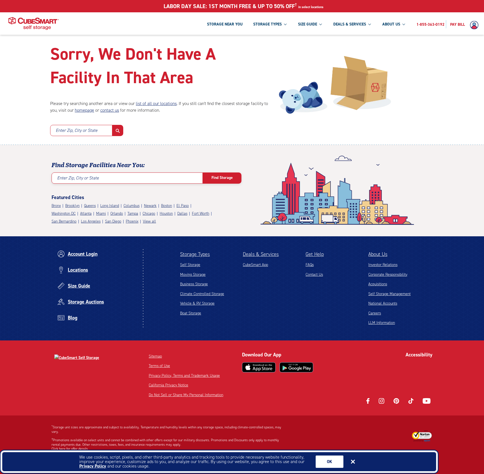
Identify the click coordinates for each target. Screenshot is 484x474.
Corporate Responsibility (387, 274)
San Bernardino (64, 221)
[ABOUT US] (403, 24)
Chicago (149, 213)
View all (149, 221)
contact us (109, 110)
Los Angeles (91, 221)
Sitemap (155, 356)
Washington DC (64, 213)
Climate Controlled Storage (202, 293)
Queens (90, 205)
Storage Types (195, 254)
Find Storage (222, 177)
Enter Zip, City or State (76, 130)
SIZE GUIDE (307, 24)
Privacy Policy (92, 466)
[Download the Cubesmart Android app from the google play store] (296, 367)
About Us (377, 254)
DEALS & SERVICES (349, 24)
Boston (166, 205)
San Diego (113, 221)
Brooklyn (72, 205)
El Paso (182, 205)
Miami (101, 213)
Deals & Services (261, 254)
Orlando (116, 213)
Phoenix (132, 221)
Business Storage (194, 284)
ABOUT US (391, 24)
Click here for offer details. (70, 449)
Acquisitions (377, 284)
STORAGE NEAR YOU (225, 24)
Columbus (131, 205)
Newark (150, 205)
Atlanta (86, 213)
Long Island (109, 205)
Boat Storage (190, 313)
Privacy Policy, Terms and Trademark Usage (184, 375)
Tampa (132, 213)
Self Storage (190, 264)
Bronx (56, 205)
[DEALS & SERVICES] (369, 24)
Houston (166, 213)
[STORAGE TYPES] (285, 24)
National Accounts (382, 303)
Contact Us (314, 274)
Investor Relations (382, 264)
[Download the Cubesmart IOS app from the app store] (259, 367)
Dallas (182, 213)
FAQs (310, 264)
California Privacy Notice (168, 385)
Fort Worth (200, 213)
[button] (117, 130)
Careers (374, 313)
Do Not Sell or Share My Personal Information (186, 395)
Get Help (315, 254)
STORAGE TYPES (267, 24)
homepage (84, 110)
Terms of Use (159, 365)
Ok (329, 461)
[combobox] (81, 130)
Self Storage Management (389, 293)
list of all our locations (156, 103)
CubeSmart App (255, 264)
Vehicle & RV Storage (197, 303)
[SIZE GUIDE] (320, 24)
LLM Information (381, 322)
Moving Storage (193, 274)
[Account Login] (475, 25)
